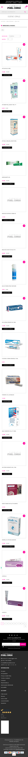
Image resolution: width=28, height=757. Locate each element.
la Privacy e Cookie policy (16, 646)
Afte (3, 30)
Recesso (3, 696)
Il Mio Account (4, 694)
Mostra (4, 39)
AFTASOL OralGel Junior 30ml (9, 141)
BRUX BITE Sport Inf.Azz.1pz (8, 249)
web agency (16, 741)
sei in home (3, 21)
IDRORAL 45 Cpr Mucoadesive (9, 539)
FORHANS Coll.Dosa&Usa (8, 394)
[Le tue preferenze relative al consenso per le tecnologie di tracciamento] (1, 568)
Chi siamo (3, 671)
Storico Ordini (4, 698)
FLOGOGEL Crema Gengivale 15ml (10, 358)
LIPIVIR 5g (4, 612)
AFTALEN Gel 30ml (6, 68)
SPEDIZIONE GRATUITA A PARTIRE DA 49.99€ (14, 1)
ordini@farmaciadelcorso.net (8, 662)
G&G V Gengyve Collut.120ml (9, 431)
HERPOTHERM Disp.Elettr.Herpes (10, 503)
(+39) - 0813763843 (6, 660)
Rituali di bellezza (5, 682)
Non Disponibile (7, 75)
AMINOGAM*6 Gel (6, 177)
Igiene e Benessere (10, 21)
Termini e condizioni (5, 678)
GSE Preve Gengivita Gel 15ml (9, 467)
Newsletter (3, 703)
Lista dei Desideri (5, 701)
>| (25, 626)
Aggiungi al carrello (8, 183)
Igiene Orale (17, 21)
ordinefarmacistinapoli (19, 749)
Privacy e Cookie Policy (6, 675)
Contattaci (3, 680)
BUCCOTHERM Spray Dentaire (9, 286)
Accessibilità (3, 687)
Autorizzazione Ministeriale (7, 685)
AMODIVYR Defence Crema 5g (9, 213)
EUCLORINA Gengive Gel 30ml (9, 322)
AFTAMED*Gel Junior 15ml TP (9, 104)
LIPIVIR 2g (4, 576)
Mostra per (4, 36)
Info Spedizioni (4, 673)
